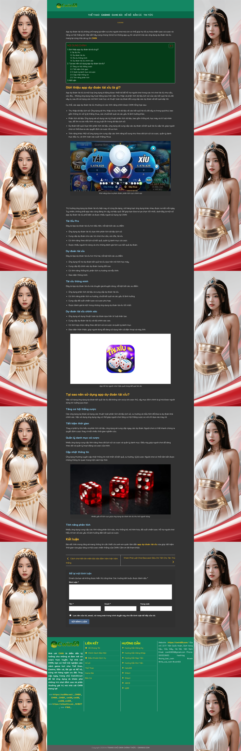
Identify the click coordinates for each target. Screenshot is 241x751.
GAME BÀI (117, 14)
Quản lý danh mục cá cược (84, 72)
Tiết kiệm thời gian (80, 69)
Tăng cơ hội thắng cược (82, 66)
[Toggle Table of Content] (169, 46)
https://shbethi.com (62, 704)
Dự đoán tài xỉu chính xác (83, 61)
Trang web (144, 604)
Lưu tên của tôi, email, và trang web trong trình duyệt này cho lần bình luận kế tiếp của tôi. (114, 615)
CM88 (78, 694)
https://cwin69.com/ (178, 642)
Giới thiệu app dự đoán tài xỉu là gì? (84, 49)
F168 (67, 707)
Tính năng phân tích (81, 77)
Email (108, 604)
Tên (71, 604)
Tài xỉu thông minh (80, 58)
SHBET (78, 704)
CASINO (105, 14)
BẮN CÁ (137, 14)
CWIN (61, 653)
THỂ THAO (94, 14)
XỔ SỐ (127, 14)
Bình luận (74, 582)
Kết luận (72, 80)
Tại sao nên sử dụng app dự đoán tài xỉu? (87, 63)
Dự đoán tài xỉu (79, 55)
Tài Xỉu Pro (76, 52)
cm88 (69, 697)
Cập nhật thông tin (81, 75)
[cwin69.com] (67, 5)
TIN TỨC (148, 14)
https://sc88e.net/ (63, 694)
